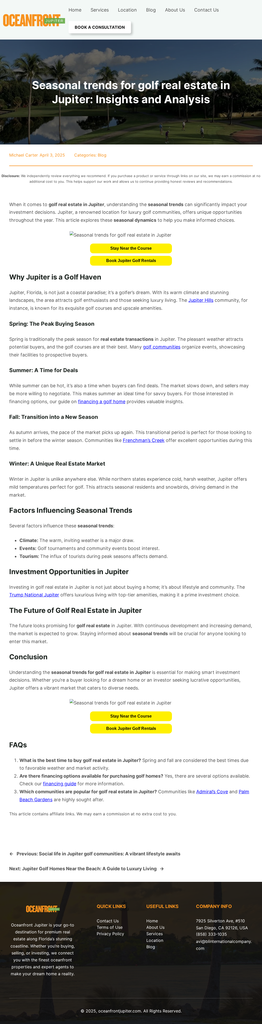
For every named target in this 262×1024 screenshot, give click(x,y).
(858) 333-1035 (211, 934)
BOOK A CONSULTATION (100, 27)
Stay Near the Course (131, 248)
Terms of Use (110, 927)
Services (154, 933)
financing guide (59, 783)
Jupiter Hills (200, 300)
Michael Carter (23, 155)
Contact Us (108, 920)
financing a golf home (101, 401)
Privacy (104, 933)
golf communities (161, 347)
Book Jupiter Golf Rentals (131, 260)
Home (152, 920)
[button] (131, 248)
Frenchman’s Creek (144, 440)
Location (154, 940)
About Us (155, 927)
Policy (118, 933)
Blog (102, 155)
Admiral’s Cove (212, 791)
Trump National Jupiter (34, 594)
